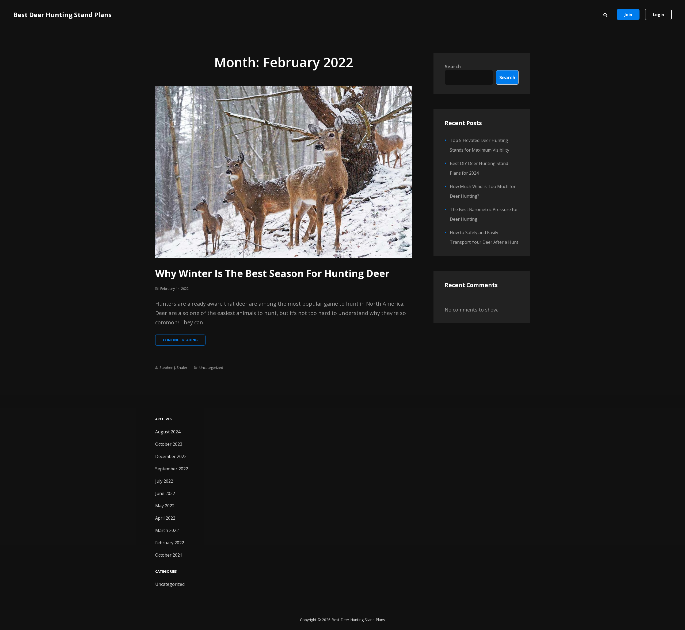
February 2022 (169, 543)
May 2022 (164, 506)
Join (628, 14)
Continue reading (184, 341)
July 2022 (164, 481)
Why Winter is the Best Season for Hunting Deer (272, 273)
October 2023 (168, 444)
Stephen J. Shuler (173, 367)
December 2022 (171, 456)
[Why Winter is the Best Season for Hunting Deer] (283, 172)
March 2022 (167, 530)
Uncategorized (211, 367)
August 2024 (167, 432)
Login (658, 14)
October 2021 (168, 555)
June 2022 (165, 493)
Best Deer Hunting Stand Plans (62, 14)
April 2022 (165, 518)
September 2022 (171, 469)
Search (453, 66)
